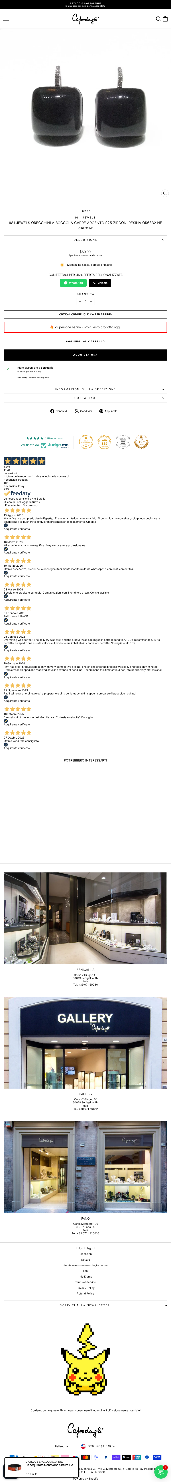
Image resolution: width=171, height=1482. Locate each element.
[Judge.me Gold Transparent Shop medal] (86, 442)
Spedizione (74, 255)
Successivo (30, 505)
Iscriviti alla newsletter (84, 1305)
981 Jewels (85, 217)
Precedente (12, 505)
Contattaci (85, 398)
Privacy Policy (86, 1288)
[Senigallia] (85, 918)
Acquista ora (85, 354)
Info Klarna (85, 1276)
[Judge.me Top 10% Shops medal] (141, 442)
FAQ (85, 1271)
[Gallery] (85, 1043)
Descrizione (85, 239)
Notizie (85, 1259)
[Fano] (85, 1167)
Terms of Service (85, 1282)
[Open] (10, 1471)
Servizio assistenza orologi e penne (85, 1265)
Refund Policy (85, 1293)
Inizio (84, 210)
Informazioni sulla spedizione (85, 389)
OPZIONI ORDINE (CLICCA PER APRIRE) (85, 314)
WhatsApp (76, 282)
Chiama (103, 282)
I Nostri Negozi (85, 1248)
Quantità (85, 294)
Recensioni (85, 1253)
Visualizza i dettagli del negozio (33, 377)
